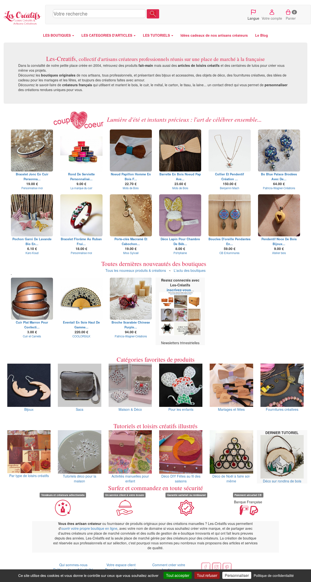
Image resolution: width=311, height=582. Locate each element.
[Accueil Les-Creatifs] (23, 17)
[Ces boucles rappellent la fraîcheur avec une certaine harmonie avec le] (279, 150)
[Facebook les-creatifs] (206, 566)
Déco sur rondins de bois (282, 481)
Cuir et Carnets (32, 336)
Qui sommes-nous (73, 564)
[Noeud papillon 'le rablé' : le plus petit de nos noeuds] (131, 150)
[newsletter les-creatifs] (180, 313)
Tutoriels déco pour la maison (79, 478)
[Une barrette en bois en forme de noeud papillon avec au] (180, 150)
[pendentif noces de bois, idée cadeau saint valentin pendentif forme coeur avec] (279, 215)
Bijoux (29, 409)
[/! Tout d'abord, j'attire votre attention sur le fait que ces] (180, 215)
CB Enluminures (229, 253)
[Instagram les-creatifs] (216, 566)
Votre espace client (121, 564)
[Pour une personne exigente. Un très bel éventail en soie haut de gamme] (81, 299)
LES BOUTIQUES (57, 35)
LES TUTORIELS (157, 35)
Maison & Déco (130, 409)
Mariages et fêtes (231, 409)
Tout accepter (177, 575)
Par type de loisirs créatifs (29, 475)
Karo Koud (32, 253)
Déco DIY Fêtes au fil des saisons (180, 478)
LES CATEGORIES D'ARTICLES (107, 35)
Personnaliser (237, 575)
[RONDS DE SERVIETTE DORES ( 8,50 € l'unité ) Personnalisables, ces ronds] (81, 150)
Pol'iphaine (180, 253)
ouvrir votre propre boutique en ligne (89, 528)
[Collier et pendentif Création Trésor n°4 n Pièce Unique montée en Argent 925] (229, 150)
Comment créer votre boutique (168, 567)
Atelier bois (279, 253)
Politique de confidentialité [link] (274, 575)
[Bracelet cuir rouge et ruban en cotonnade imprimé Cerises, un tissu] (81, 215)
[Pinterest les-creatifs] (227, 566)
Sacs (79, 409)
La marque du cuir (81, 188)
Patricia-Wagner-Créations (279, 188)
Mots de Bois (131, 188)
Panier (291, 15)
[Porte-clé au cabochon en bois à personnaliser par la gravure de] (131, 215)
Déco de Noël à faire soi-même (231, 478)
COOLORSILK (81, 336)
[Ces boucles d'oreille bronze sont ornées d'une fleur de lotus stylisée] (229, 215)
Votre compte (272, 18)
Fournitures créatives (282, 409)
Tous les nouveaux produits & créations (135, 270)
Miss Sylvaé (130, 253)
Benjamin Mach (229, 188)
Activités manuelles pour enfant (130, 478)
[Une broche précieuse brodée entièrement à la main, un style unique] (131, 299)
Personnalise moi (32, 188)
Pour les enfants (180, 409)
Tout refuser (207, 575)
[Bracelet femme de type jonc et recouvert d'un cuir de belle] (32, 150)
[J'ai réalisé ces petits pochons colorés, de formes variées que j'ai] (32, 215)
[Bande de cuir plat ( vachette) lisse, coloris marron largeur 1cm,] (32, 299)
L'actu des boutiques (190, 270)
